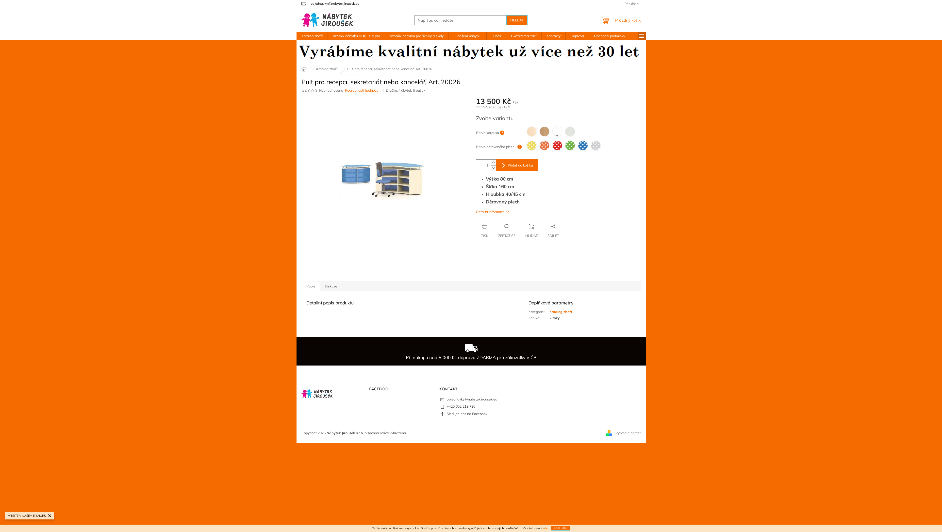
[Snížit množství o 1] (493, 168)
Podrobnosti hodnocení (363, 90)
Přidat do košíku (520, 165)
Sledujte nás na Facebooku (468, 414)
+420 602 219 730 (461, 406)
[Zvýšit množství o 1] (493, 162)
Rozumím (560, 528)
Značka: (405, 90)
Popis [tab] (310, 286)
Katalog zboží (560, 312)
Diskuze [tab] (331, 286)
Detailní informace (490, 212)
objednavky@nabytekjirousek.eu (472, 399)
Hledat (517, 20)
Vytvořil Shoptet (628, 433)
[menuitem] (312, 36)
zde (545, 528)
